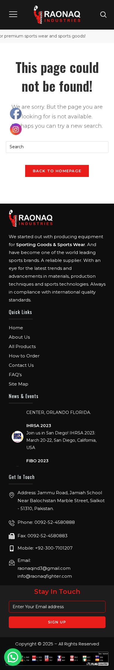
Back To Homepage (57, 170)
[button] (13, 15)
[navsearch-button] (103, 14)
